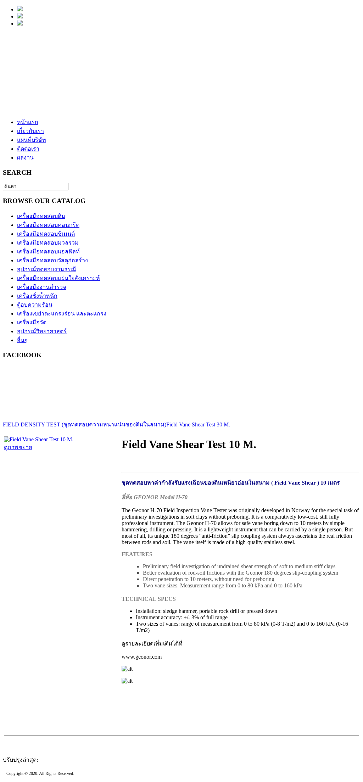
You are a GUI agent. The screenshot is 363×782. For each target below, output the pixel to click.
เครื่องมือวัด (31, 322)
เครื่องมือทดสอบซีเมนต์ (46, 234)
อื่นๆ (22, 340)
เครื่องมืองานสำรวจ (41, 287)
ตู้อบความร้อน (34, 305)
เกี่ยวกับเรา (30, 131)
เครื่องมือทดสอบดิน (41, 216)
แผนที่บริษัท (31, 140)
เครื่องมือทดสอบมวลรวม (48, 243)
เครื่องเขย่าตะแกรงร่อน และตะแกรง (61, 314)
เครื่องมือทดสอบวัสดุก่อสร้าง (52, 260)
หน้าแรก (27, 122)
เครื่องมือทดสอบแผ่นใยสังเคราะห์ (58, 278)
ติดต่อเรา (28, 149)
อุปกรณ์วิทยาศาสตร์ (42, 331)
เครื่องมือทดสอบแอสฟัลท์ (48, 251)
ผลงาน (25, 158)
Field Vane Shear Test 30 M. (198, 424)
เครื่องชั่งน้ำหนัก (37, 296)
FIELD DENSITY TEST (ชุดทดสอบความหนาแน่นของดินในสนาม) (84, 424)
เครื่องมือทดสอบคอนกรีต (48, 225)
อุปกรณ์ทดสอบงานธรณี (46, 269)
